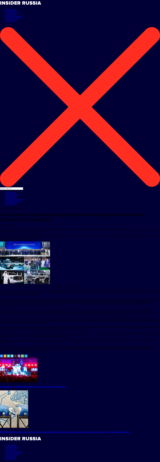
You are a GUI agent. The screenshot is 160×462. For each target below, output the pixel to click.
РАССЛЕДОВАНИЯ (14, 16)
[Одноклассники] (5, 355)
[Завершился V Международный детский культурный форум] (19, 382)
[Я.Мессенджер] (8, 355)
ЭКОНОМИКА (11, 12)
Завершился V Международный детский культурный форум (33, 386)
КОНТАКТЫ (10, 459)
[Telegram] (12, 355)
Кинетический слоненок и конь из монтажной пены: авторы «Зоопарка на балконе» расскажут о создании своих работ (65, 432)
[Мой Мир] (26, 355)
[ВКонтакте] (1, 355)
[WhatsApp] (22, 355)
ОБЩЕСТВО (10, 14)
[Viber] (19, 355)
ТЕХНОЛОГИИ (12, 19)
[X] (15, 355)
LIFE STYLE (10, 21)
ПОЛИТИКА (10, 10)
